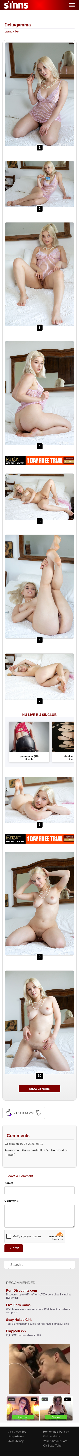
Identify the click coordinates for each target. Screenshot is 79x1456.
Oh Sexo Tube (52, 1445)
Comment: (11, 1200)
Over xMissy (15, 1440)
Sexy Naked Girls (19, 1319)
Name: (8, 1182)
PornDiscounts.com (21, 1290)
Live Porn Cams (18, 1305)
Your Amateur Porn (55, 1440)
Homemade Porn (54, 1431)
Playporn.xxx (16, 1331)
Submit (14, 1248)
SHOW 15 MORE (39, 1088)
